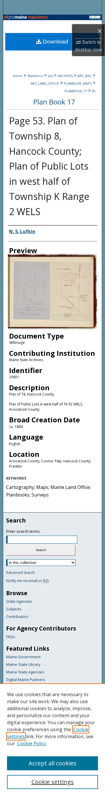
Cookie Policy (31, 743)
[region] (52, 739)
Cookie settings (53, 782)
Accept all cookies (52, 763)
